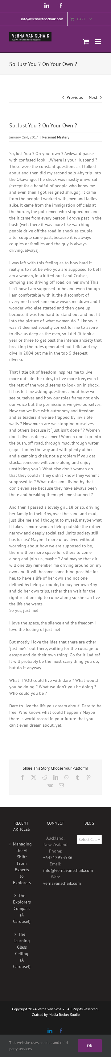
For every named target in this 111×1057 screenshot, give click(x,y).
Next (93, 97)
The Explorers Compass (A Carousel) (22, 908)
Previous (75, 97)
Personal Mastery (55, 137)
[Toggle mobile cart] (86, 41)
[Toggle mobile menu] (98, 41)
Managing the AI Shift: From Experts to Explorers (22, 863)
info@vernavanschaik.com (68, 870)
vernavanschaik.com (62, 883)
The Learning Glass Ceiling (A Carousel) (22, 950)
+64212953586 (57, 857)
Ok (90, 1045)
